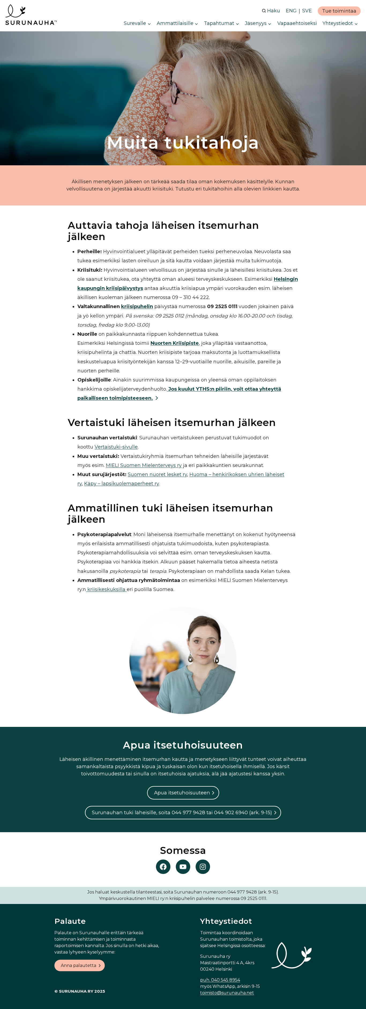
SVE (307, 11)
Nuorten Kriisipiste (175, 343)
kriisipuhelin (137, 306)
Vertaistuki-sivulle (116, 447)
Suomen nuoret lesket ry (157, 474)
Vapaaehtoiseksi (297, 23)
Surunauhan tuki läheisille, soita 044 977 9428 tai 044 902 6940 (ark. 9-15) (182, 812)
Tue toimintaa (339, 11)
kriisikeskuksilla (106, 589)
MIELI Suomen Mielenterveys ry (144, 465)
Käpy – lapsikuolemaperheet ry (121, 484)
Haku (273, 11)
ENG (291, 11)
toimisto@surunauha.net (227, 992)
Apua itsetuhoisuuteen (182, 793)
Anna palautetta (78, 965)
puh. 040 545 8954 (220, 979)
